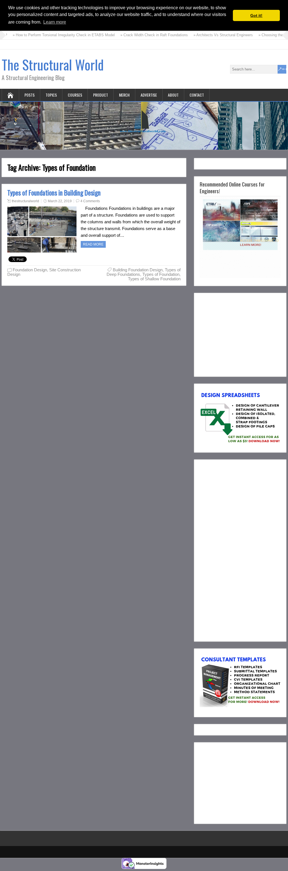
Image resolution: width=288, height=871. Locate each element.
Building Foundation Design (138, 269)
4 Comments (90, 201)
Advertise (149, 95)
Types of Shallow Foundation (154, 278)
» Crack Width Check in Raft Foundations (147, 35)
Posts (29, 95)
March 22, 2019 (60, 201)
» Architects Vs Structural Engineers (216, 35)
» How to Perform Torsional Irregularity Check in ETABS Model (57, 35)
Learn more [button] (54, 22)
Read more (93, 244)
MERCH (124, 95)
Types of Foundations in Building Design (54, 192)
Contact (197, 95)
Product (100, 95)
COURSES (75, 95)
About (173, 95)
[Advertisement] (244, 334)
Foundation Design (30, 269)
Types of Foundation (160, 274)
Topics (51, 95)
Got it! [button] (256, 15)
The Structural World (53, 64)
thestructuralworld (25, 201)
